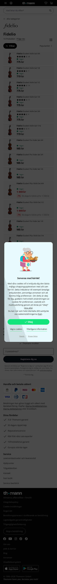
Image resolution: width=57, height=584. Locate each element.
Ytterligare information (37, 329)
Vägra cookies (16, 329)
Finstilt (22, 336)
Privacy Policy (33, 336)
